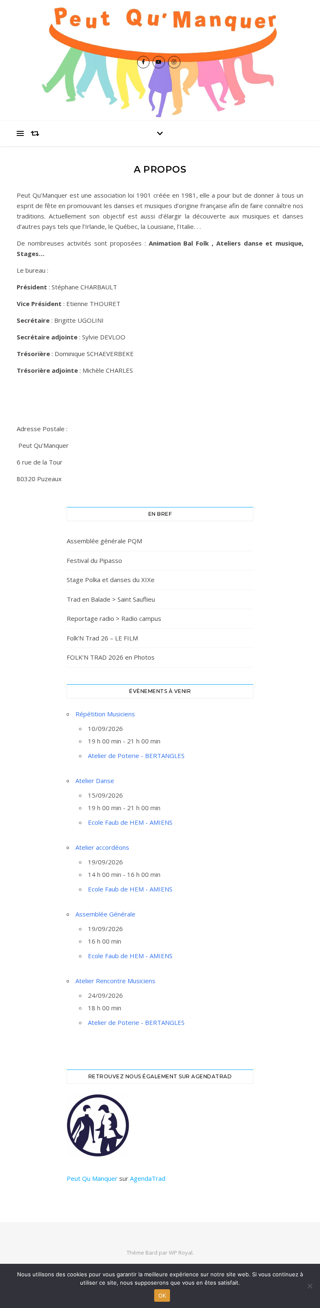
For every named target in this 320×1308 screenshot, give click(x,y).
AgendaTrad (147, 1178)
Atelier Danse (94, 780)
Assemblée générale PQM (104, 541)
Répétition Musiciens (105, 714)
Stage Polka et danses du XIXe (111, 579)
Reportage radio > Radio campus (114, 618)
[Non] (309, 1286)
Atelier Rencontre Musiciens (115, 981)
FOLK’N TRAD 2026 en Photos (111, 657)
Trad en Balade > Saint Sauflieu (111, 599)
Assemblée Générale (105, 914)
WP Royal (180, 1252)
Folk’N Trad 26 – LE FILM (102, 638)
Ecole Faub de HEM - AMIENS (130, 822)
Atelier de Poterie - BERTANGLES (136, 755)
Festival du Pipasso (94, 560)
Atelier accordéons (102, 847)
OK (162, 1295)
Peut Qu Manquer (92, 1178)
